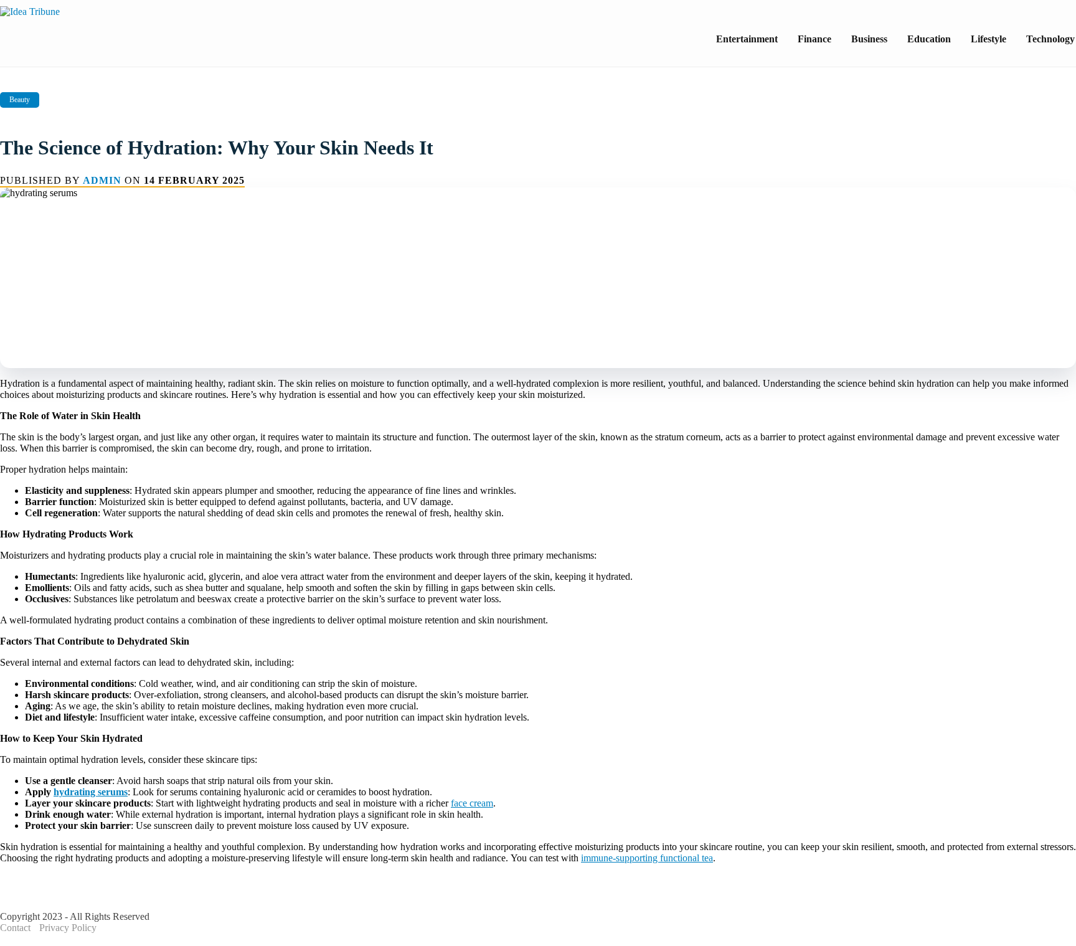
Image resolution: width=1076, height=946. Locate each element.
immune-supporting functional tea (647, 858)
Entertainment (747, 39)
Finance (814, 39)
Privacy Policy (68, 927)
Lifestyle (988, 39)
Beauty (19, 99)
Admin (102, 180)
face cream (472, 803)
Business (869, 39)
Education (929, 39)
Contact (15, 927)
